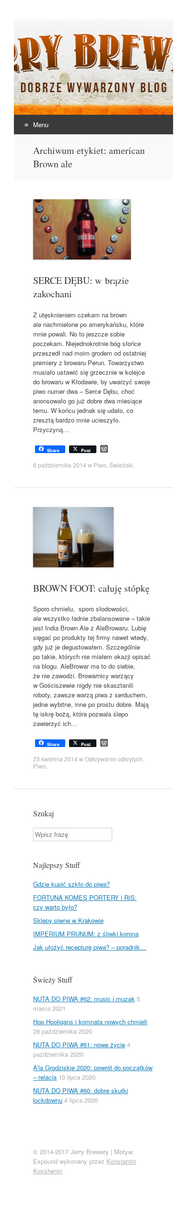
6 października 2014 (59, 465)
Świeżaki (121, 465)
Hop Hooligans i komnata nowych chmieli (90, 1021)
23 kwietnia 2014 (55, 759)
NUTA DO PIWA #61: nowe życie (79, 1044)
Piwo (100, 465)
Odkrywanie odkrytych (113, 759)
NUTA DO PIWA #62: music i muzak (84, 998)
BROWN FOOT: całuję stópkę (91, 588)
